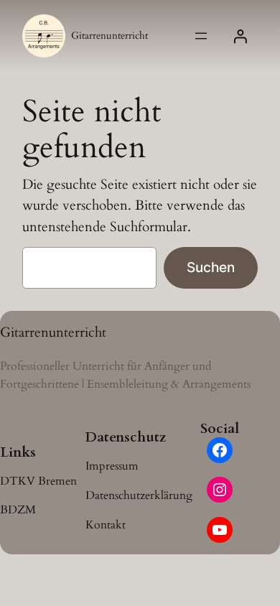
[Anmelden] (240, 36)
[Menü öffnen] (201, 36)
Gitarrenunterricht (109, 35)
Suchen (211, 267)
